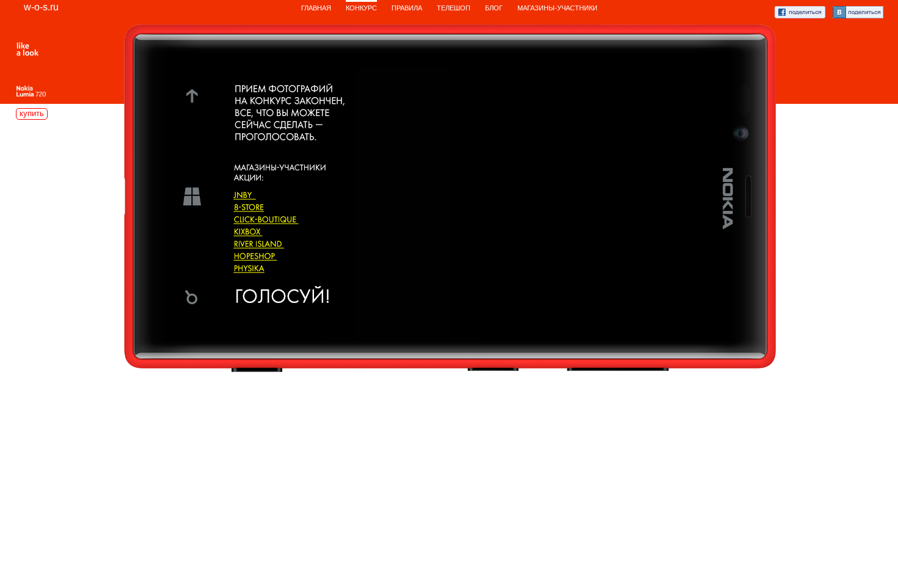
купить (32, 113)
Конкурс (361, 8)
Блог (494, 8)
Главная (316, 8)
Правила (407, 8)
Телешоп (453, 8)
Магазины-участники (557, 8)
